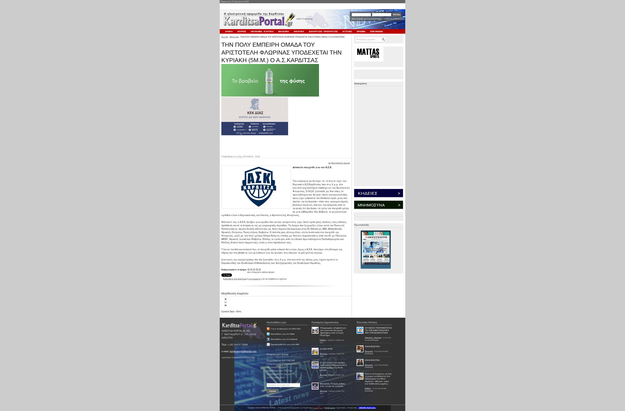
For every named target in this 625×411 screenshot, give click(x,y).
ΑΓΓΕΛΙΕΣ (347, 31)
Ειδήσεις (323, 340)
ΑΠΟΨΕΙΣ (241, 31)
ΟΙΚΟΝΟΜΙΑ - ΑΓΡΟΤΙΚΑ (262, 31)
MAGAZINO (283, 31)
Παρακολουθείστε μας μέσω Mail (285, 344)
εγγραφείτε (255, 278)
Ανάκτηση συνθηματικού (394, 18)
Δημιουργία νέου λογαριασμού (366, 18)
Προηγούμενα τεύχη (274, 396)
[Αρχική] (259, 20)
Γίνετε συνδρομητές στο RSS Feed (285, 328)
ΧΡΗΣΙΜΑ (361, 31)
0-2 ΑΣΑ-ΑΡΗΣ (326, 349)
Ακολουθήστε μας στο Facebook (284, 339)
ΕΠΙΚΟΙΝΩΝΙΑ (376, 31)
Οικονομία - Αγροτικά (373, 337)
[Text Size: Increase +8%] (225, 299)
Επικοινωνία (330, 408)
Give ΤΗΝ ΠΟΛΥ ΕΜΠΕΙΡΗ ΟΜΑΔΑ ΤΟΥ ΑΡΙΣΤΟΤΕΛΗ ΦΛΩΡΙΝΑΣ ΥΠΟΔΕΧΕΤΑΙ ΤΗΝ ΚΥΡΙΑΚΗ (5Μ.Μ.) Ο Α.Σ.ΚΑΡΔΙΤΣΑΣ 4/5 (257, 269)
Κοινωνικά (369, 351)
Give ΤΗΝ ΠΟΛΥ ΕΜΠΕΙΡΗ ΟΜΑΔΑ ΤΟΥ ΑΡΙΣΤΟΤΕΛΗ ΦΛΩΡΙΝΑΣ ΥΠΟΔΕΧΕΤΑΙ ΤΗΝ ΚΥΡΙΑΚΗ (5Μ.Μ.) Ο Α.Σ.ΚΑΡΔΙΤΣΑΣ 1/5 (248, 269)
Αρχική (224, 36)
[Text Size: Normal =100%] (225, 305)
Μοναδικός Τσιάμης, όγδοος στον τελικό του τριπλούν (332, 384)
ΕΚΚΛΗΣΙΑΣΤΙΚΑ (372, 346)
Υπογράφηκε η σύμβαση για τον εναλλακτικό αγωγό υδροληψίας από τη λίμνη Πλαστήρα (333, 332)
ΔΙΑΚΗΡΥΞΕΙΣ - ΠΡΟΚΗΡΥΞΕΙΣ (323, 31)
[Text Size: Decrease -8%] (225, 302)
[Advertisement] (279, 145)
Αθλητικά (234, 36)
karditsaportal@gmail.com (243, 351)
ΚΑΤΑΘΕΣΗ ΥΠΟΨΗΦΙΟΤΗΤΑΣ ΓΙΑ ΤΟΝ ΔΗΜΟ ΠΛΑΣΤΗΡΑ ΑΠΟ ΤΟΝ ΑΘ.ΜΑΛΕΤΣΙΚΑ (378, 330)
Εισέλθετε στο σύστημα (234, 278)
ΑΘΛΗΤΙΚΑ (299, 31)
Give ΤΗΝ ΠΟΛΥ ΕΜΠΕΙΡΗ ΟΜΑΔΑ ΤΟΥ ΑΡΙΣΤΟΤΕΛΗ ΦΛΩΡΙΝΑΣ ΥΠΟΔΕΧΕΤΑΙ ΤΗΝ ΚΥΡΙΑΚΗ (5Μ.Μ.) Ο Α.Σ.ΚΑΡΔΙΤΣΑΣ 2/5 (251, 269)
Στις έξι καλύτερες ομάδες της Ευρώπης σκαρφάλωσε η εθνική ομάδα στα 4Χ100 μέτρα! (333, 366)
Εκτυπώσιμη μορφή (340, 162)
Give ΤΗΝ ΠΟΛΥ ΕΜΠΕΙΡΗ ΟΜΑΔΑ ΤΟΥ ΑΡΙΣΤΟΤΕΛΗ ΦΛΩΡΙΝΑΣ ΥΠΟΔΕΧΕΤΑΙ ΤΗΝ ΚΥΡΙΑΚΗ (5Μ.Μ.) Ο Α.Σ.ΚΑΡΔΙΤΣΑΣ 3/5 (254, 269)
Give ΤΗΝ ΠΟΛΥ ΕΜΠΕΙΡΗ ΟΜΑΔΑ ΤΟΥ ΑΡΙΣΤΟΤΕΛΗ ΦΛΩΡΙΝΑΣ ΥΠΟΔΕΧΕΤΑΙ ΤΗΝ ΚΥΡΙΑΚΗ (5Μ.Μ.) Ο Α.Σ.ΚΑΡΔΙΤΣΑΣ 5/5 (259, 269)
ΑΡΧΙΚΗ (229, 31)
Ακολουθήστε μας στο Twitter (283, 334)
